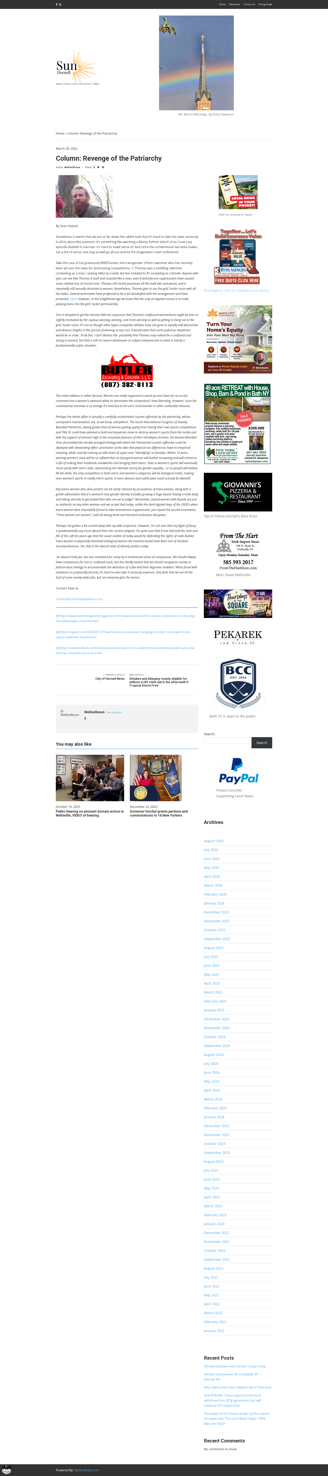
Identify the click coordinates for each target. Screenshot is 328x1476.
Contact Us (249, 4)
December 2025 (216, 912)
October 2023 (214, 1143)
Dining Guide (265, 4)
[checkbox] (6, 1469)
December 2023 (216, 1126)
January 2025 (214, 1010)
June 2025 (211, 965)
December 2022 (216, 1232)
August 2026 (213, 841)
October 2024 (214, 1036)
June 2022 (211, 1286)
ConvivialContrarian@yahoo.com (79, 599)
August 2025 (213, 947)
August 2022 (213, 1268)
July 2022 (211, 1277)
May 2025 (211, 974)
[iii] (58, 648)
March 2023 (213, 1206)
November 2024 (216, 1028)
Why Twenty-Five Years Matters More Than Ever (238, 1387)
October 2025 (214, 930)
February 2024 (215, 1108)
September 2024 (217, 1045)
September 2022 (217, 1259)
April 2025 (212, 983)
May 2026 (211, 867)
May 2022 (211, 1295)
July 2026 (211, 849)
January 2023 (214, 1224)
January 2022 (214, 1330)
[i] (132, 268)
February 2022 (215, 1321)
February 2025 (215, 1001)
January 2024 (214, 1117)
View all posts (114, 712)
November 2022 (216, 1241)
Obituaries (234, 4)
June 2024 (211, 1072)
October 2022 (214, 1250)
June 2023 (211, 1179)
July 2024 (211, 1063)
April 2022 (212, 1304)
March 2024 (213, 1099)
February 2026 (215, 894)
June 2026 (211, 858)
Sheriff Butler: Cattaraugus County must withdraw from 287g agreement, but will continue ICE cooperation (232, 1400)
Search (209, 734)
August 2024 (213, 1054)
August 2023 (213, 1161)
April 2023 (212, 1197)
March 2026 (213, 885)
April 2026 (212, 876)
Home (222, 4)
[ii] (57, 632)
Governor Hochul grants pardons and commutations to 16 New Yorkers (159, 813)
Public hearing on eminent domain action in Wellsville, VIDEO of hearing (90, 813)
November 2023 (216, 1134)
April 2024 (212, 1090)
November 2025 (216, 921)
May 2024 (211, 1081)
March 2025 (213, 992)
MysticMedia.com (86, 1470)
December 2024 (216, 1019)
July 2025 (211, 956)
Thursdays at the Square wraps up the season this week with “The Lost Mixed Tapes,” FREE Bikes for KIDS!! (237, 1418)
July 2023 (211, 1170)
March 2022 (213, 1313)
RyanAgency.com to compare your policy (236, 290)
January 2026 (214, 903)
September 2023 (217, 1152)
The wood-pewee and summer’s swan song (234, 1366)
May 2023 (211, 1188)
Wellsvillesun (72, 167)
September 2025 (217, 938)
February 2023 (215, 1215)
